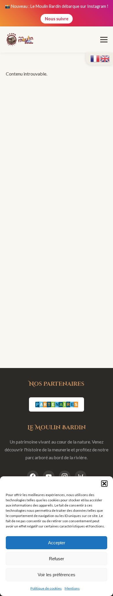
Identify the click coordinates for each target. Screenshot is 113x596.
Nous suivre (56, 18)
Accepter (56, 542)
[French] (95, 58)
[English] (105, 58)
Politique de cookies (46, 588)
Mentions (72, 588)
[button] (104, 484)
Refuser (56, 558)
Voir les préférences (56, 574)
